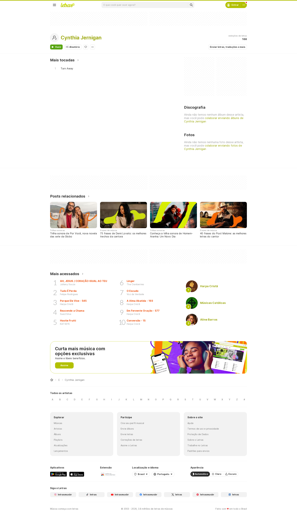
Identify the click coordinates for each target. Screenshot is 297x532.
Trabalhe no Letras (197, 445)
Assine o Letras (129, 445)
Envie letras (127, 434)
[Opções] (92, 47)
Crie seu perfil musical (132, 423)
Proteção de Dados (198, 434)
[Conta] (244, 5)
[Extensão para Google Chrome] (108, 474)
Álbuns (57, 434)
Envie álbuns (127, 428)
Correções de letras (131, 439)
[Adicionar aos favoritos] (85, 47)
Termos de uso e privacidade (203, 428)
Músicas (58, 423)
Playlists (58, 439)
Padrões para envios (198, 451)
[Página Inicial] (51, 379)
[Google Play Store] (58, 474)
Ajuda (190, 423)
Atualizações (61, 445)
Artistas (58, 428)
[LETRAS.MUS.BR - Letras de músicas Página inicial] (67, 5)
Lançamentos (61, 451)
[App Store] (76, 474)
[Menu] (54, 5)
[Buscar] (191, 5)
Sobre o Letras (195, 439)
